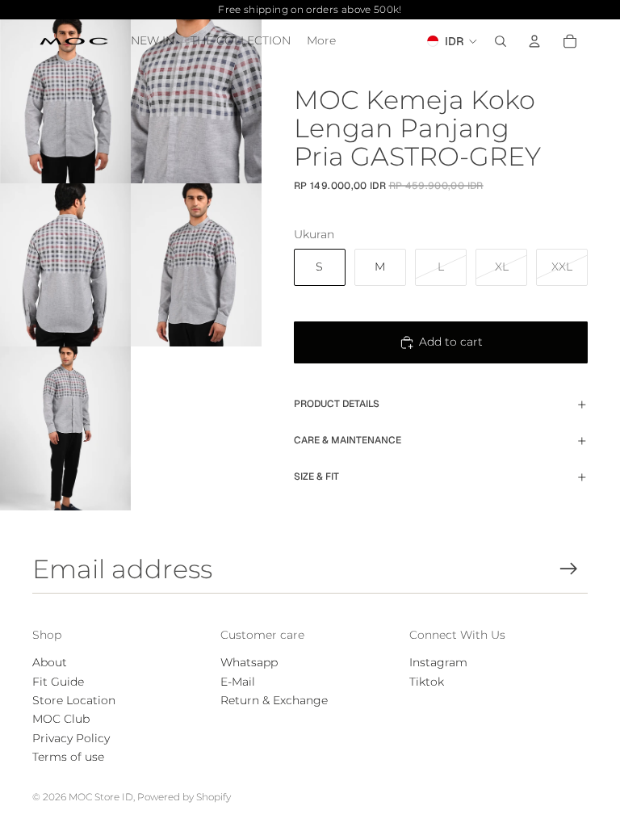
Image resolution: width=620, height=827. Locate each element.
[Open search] (500, 41)
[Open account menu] (534, 41)
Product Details (336, 403)
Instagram (438, 662)
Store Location (73, 700)
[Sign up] (569, 569)
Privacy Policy (71, 738)
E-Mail (237, 681)
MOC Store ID (101, 797)
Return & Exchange (274, 700)
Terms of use (68, 756)
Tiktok (426, 681)
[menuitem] (321, 41)
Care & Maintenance (347, 440)
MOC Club (61, 719)
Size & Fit (316, 476)
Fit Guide (58, 681)
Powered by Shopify (184, 797)
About (49, 662)
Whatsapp (249, 662)
